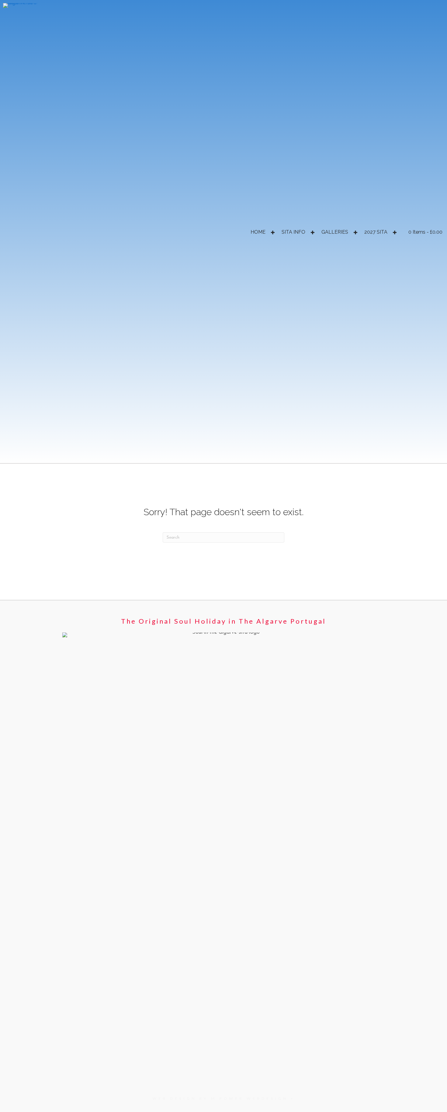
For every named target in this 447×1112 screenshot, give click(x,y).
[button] (272, 232)
